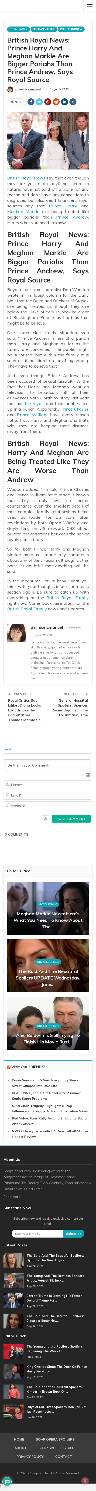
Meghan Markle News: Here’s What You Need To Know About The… (48, 920)
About (20, 1448)
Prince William (32, 414)
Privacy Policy (30, 1456)
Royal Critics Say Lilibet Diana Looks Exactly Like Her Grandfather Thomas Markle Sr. (24, 710)
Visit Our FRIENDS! (28, 1066)
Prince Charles (74, 409)
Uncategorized (48, 961)
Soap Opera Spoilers (55, 1439)
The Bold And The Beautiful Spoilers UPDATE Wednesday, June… (48, 977)
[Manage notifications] (85, 1480)
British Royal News (26, 178)
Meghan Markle (44, 29)
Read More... (12, 1197)
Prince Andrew (71, 29)
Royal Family (18, 29)
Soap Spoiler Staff (56, 1448)
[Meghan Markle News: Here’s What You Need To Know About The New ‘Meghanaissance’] (48, 908)
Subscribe (73, 1233)
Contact (63, 1456)
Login (8, 748)
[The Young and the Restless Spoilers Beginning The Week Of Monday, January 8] (13, 1351)
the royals (35, 403)
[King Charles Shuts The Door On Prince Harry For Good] (13, 1371)
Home (19, 1439)
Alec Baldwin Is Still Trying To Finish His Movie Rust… (48, 1038)
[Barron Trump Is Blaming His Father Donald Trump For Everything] (13, 1300)
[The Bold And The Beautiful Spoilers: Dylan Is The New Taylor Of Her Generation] (13, 1260)
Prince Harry (63, 206)
